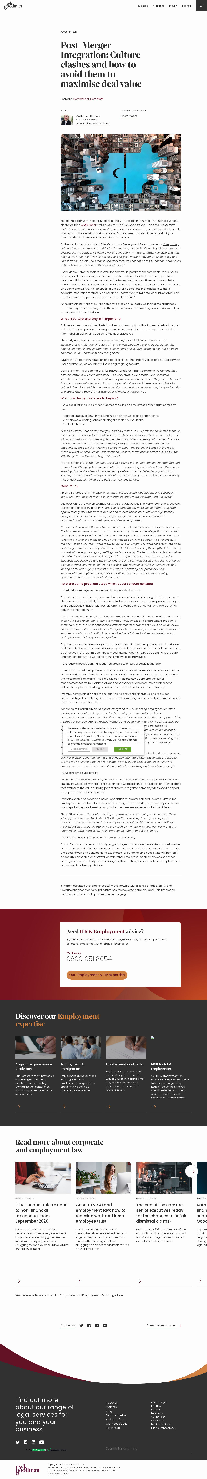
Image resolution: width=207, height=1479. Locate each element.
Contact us (157, 1421)
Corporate (97, 99)
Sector (186, 6)
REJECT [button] (100, 749)
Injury (173, 6)
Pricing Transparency (163, 1428)
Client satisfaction (117, 1424)
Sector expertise (116, 1415)
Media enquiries (160, 1424)
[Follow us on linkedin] (33, 1442)
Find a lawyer (159, 1402)
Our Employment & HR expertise (97, 975)
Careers (156, 1410)
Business (142, 6)
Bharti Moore (129, 116)
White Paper (88, 225)
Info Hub (156, 1406)
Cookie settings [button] (79, 749)
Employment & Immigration (102, 1295)
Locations (157, 1413)
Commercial (81, 99)
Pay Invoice (113, 1428)
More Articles (101, 123)
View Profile (83, 123)
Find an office (114, 1419)
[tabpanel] (43, 1224)
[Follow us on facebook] (26, 1442)
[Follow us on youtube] (42, 1442)
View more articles (162, 1325)
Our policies (158, 1417)
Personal (158, 6)
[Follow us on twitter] (18, 1442)
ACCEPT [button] (122, 749)
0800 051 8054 (89, 959)
